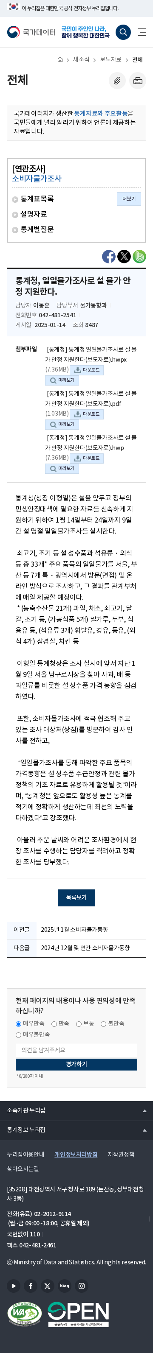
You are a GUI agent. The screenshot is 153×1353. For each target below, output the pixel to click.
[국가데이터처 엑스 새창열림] (47, 1286)
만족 (64, 1023)
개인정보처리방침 (75, 1154)
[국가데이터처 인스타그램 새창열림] (81, 1286)
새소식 (81, 59)
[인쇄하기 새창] (137, 80)
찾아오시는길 (23, 1169)
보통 (88, 1023)
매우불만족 (36, 1035)
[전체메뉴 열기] (138, 32)
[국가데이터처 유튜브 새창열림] (13, 1286)
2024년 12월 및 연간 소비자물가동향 (85, 948)
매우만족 (34, 1023)
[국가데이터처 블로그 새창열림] (64, 1286)
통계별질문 (37, 230)
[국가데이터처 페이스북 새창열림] (30, 1286)
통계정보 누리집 (22, 1130)
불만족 (116, 1023)
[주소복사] (117, 80)
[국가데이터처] (31, 32)
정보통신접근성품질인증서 (24, 1314)
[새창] (109, 256)
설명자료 (33, 214)
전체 (137, 60)
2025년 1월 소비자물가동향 (74, 930)
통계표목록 (37, 199)
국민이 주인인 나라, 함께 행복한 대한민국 (86, 32)
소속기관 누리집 (22, 1110)
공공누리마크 (78, 1314)
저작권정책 (121, 1155)
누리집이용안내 (25, 1155)
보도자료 (110, 59)
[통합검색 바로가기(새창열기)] (123, 32)
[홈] (60, 59)
